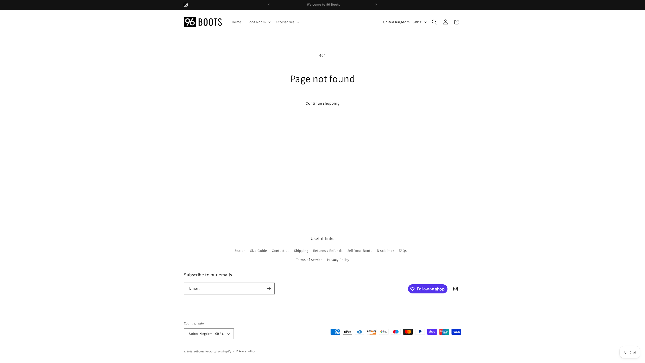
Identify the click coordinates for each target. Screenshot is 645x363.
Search (240, 250)
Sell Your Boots (359, 250)
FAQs (403, 250)
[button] (258, 22)
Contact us (280, 250)
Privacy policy (245, 351)
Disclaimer (385, 250)
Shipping (301, 250)
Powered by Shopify (218, 351)
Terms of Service (309, 259)
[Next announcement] (376, 5)
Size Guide (258, 250)
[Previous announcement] (268, 5)
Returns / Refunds (328, 250)
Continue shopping (323, 103)
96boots (199, 351)
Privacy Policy (338, 259)
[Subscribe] (268, 288)
